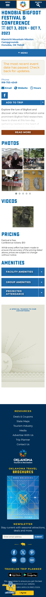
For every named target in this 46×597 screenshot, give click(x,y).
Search (38, 2)
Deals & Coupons (23, 416)
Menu (7, 2)
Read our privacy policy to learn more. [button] (23, 587)
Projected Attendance (15, 292)
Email (8, 88)
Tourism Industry (23, 426)
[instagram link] (23, 560)
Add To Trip (14, 102)
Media (23, 430)
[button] (7, 4)
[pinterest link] (32, 552)
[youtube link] (14, 560)
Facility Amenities (19, 271)
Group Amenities (18, 282)
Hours (37, 88)
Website (23, 88)
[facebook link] (14, 552)
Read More (23, 132)
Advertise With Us (23, 435)
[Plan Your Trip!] (9, 588)
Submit (38, 537)
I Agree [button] (23, 593)
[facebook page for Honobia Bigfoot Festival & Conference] (4, 95)
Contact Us (23, 444)
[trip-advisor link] (32, 560)
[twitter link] (23, 552)
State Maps (23, 421)
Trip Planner (23, 439)
